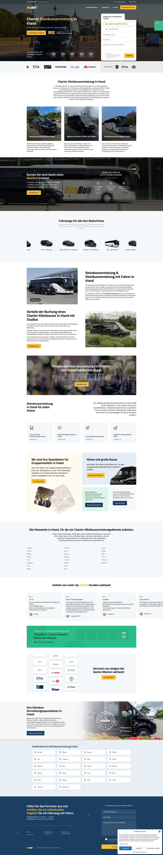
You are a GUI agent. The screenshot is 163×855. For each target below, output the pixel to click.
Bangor (29, 554)
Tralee (103, 557)
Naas (65, 569)
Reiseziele (105, 7)
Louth (65, 566)
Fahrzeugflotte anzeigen (97, 192)
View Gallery (34, 300)
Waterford (104, 563)
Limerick (66, 560)
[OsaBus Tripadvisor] (158, 26)
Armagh (29, 548)
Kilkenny (66, 557)
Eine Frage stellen (43, 2)
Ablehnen (138, 848)
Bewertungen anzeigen (110, 177)
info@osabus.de (121, 2)
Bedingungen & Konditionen (48, 832)
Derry (28, 566)
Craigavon (30, 563)
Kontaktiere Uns (124, 190)
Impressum (30, 834)
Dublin (29, 569)
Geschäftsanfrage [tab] (113, 29)
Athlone (29, 551)
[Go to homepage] (32, 7)
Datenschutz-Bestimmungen (139, 852)
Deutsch (134, 2)
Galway (66, 554)
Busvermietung (91, 7)
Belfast (29, 557)
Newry (103, 548)
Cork (28, 560)
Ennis (66, 551)
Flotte (115, 7)
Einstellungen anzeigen (153, 848)
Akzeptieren (125, 848)
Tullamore (104, 560)
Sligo (103, 554)
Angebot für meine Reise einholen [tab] (117, 24)
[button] (159, 831)
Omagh (103, 551)
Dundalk (66, 548)
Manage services (124, 843)
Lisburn (66, 563)
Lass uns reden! (111, 192)
